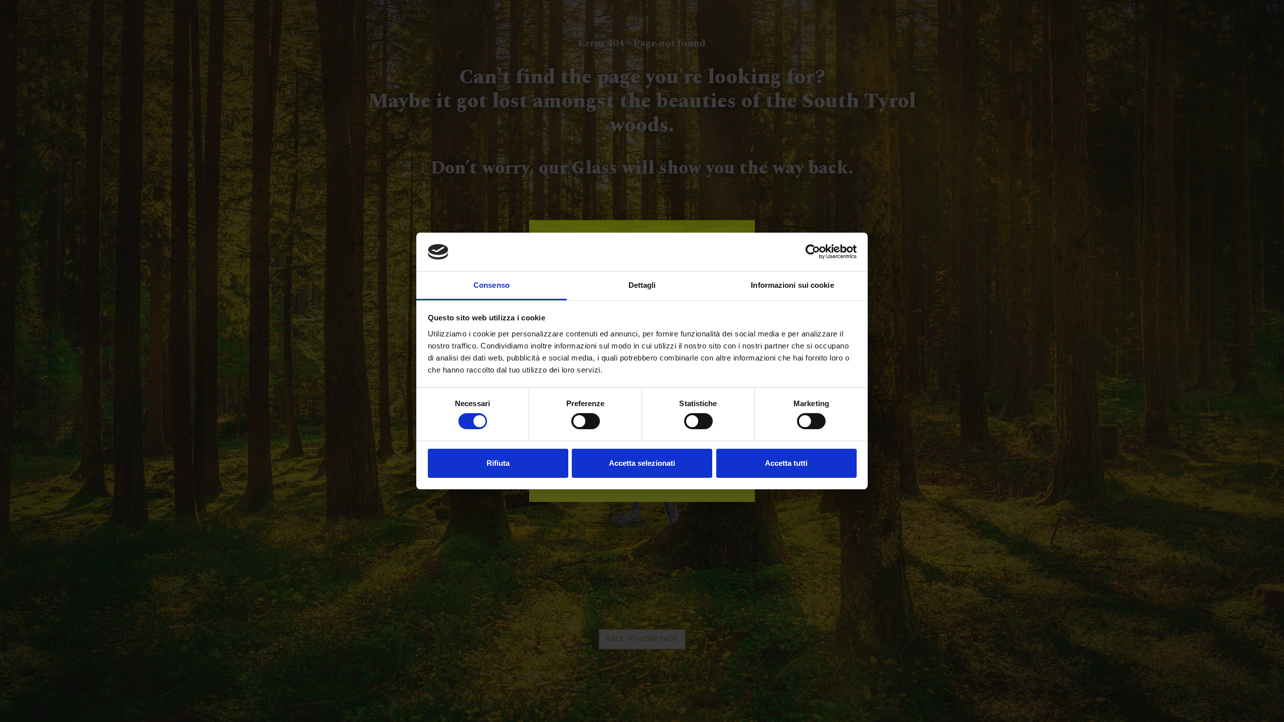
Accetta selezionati (642, 463)
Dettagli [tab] (642, 285)
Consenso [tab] (491, 285)
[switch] (585, 421)
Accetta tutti (786, 463)
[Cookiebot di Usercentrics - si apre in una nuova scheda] (813, 251)
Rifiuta (498, 463)
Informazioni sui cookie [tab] (792, 285)
